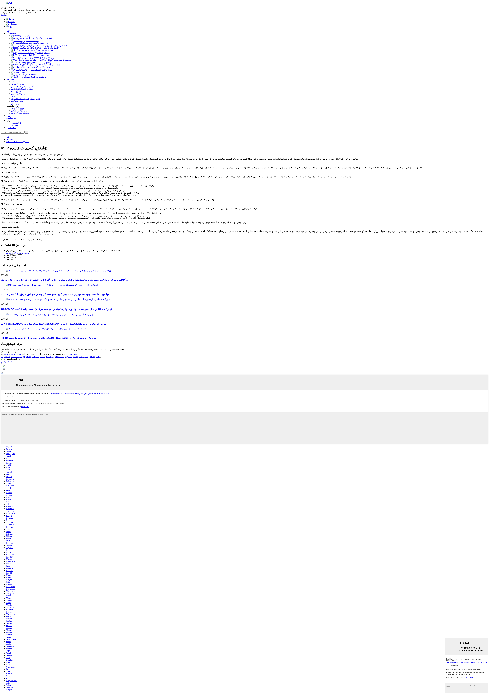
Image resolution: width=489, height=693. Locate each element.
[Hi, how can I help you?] (2, 374)
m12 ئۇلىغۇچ (95, 357)
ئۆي (7, 137)
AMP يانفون (73, 354)
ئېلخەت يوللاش (7, 361)
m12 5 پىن (50, 357)
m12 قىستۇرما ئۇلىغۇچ (35, 357)
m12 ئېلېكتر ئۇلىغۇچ (81, 357)
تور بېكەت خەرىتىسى (12, 354)
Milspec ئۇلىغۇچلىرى (63, 357)
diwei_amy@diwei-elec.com (17, 253)
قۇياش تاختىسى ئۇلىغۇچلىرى (13, 357)
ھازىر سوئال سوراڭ (9, 352)
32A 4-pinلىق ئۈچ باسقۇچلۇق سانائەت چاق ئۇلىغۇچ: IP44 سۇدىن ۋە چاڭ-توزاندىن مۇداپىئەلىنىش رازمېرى (54, 323)
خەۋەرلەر (10, 139)
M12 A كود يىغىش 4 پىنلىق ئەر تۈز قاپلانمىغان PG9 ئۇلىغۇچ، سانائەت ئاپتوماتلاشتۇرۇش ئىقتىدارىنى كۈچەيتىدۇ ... (56, 294)
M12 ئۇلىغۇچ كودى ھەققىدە (17, 142)
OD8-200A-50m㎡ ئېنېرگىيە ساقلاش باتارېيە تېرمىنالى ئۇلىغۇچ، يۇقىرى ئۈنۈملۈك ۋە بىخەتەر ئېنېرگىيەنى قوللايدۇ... (57, 309)
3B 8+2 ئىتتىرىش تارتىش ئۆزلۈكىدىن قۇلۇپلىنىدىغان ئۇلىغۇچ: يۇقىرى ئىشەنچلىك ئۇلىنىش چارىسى (48, 338)
